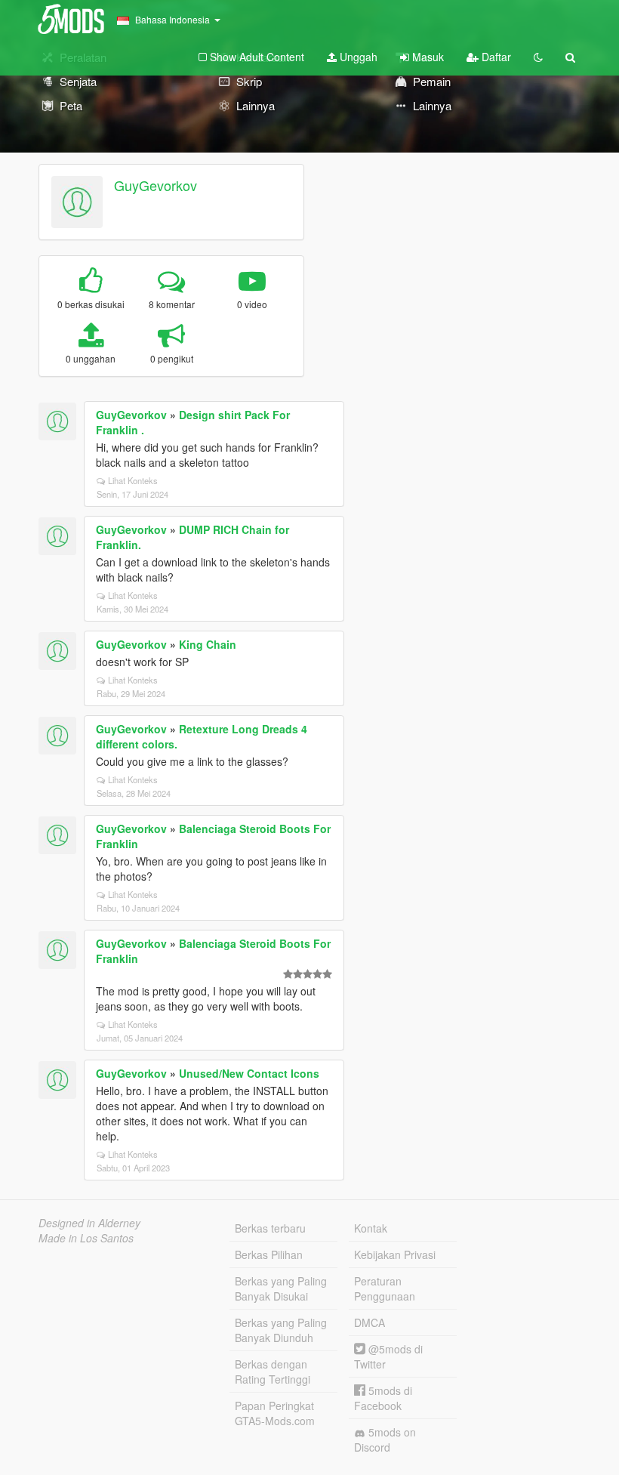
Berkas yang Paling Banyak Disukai (281, 1288)
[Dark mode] (538, 57)
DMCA (369, 1322)
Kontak (370, 1228)
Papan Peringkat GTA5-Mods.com (275, 1413)
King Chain (207, 644)
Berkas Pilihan (269, 1254)
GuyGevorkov (155, 185)
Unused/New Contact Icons (249, 1073)
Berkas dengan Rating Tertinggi (272, 1371)
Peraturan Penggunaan (384, 1288)
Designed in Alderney (89, 1222)
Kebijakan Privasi (395, 1254)
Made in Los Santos (86, 1237)
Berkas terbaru (270, 1228)
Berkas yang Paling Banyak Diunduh (281, 1330)
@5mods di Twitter (388, 1356)
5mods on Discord (385, 1439)
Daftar (495, 56)
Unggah (357, 56)
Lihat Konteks (133, 480)
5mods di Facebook (383, 1398)
